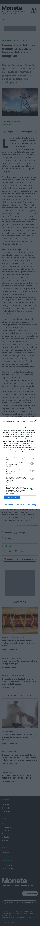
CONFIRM (12, 497)
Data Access (20, 505)
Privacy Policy (31, 505)
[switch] (32, 463)
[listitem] (20, 458)
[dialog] (20, 463)
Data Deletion (8, 505)
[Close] (36, 421)
